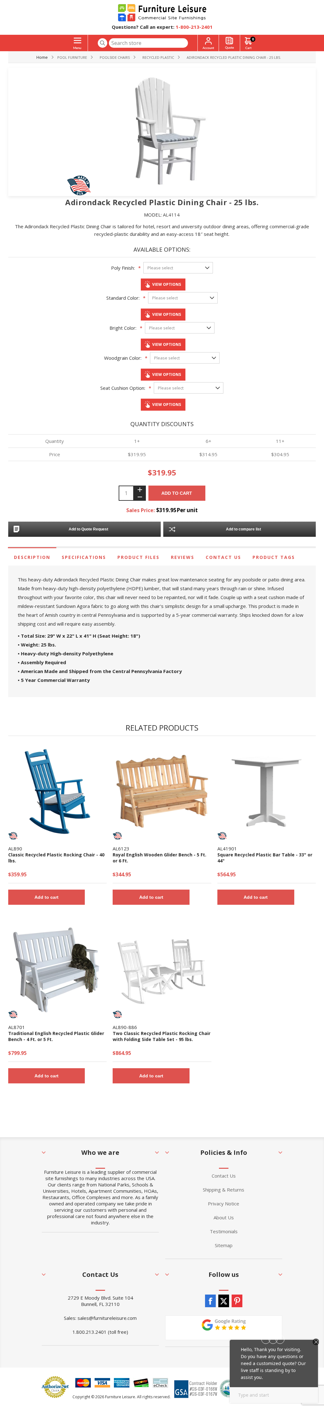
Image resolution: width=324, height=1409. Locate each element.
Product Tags (273, 557)
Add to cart (176, 493)
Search (102, 43)
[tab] (32, 557)
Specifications (84, 557)
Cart (253, 39)
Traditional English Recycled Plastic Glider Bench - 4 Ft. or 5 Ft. (56, 1036)
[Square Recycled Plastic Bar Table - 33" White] (266, 791)
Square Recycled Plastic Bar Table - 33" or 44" (264, 858)
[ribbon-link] (13, 836)
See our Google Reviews (223, 1328)
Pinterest (237, 1301)
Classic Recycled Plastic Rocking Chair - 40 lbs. (56, 858)
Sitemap (224, 1245)
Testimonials (224, 1231)
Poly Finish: (123, 268)
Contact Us (223, 557)
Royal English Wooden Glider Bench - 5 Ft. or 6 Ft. (159, 858)
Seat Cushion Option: (122, 388)
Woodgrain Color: (122, 358)
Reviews (182, 557)
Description (32, 557)
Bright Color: (122, 328)
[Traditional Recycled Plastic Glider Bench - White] (57, 970)
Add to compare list (243, 529)
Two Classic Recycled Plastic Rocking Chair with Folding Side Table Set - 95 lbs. (161, 1036)
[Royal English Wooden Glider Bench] (162, 791)
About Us (224, 1217)
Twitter (223, 1301)
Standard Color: (123, 298)
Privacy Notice (223, 1203)
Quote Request (229, 43)
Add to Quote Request (88, 529)
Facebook (210, 1301)
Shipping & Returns (223, 1189)
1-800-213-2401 (194, 27)
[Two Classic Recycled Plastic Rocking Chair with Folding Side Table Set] (162, 970)
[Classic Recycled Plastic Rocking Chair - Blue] (57, 791)
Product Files (138, 557)
